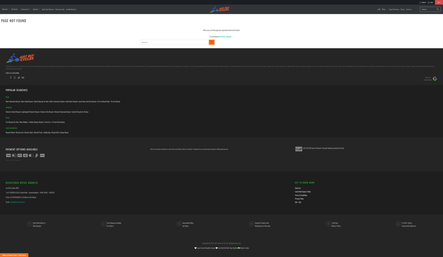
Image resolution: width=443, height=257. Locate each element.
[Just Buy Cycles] (219, 9)
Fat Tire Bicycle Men (103, 101)
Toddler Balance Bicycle (36, 122)
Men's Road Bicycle (27, 101)
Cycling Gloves (64, 132)
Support (424, 2)
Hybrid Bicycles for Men (41, 101)
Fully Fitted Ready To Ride (303, 191)
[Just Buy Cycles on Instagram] (15, 77)
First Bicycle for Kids (12, 122)
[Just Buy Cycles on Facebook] (11, 77)
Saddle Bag (46, 132)
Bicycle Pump (38, 132)
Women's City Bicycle (46, 111)
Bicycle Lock (19, 132)
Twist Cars (48, 122)
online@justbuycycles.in (17, 202)
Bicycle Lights (28, 132)
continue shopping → (226, 36)
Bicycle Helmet (10, 132)
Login (431, 2)
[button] (6, 9)
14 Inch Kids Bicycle (58, 122)
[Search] (438, 9)
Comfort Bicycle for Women (80, 111)
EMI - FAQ (298, 202)
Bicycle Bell (54, 132)
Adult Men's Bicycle (72, 101)
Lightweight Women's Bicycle (30, 111)
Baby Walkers (23, 122)
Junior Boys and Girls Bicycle (87, 101)
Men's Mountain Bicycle (13, 101)
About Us (298, 188)
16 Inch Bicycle (115, 101)
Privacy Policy (299, 198)
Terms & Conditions (301, 195)
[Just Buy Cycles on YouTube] (23, 77)
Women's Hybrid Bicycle (13, 111)
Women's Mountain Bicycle (62, 111)
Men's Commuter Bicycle (57, 101)
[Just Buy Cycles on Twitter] (19, 77)
